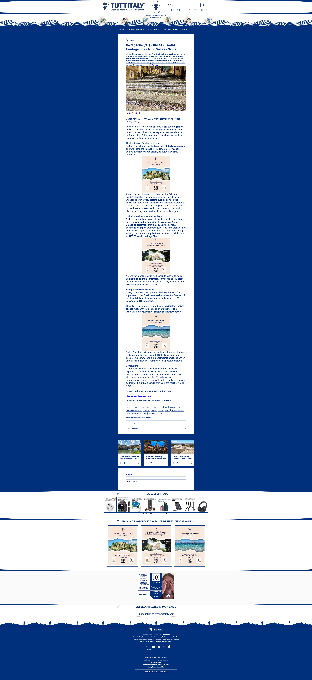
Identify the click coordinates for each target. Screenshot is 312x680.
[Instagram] (164, 647)
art (166, 407)
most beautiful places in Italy (134, 410)
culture (154, 407)
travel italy (136, 407)
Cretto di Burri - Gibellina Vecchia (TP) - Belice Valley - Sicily (182, 457)
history (148, 407)
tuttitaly (129, 407)
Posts (163, 639)
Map (150, 639)
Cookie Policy (160, 667)
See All (192, 437)
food (179, 407)
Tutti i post (121, 29)
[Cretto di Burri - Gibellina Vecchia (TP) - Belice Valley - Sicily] (182, 447)
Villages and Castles (153, 29)
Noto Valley (152, 413)
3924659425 (165, 664)
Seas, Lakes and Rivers (171, 29)
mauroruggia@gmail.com (150, 664)
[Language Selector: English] (205, 5)
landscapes (172, 407)
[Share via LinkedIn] (134, 423)
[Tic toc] (169, 647)
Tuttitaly (139, 637)
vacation (154, 410)
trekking (167, 410)
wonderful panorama (177, 410)
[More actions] (185, 40)
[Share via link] (138, 423)
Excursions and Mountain (136, 29)
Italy (143, 407)
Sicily (145, 413)
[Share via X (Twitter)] (130, 423)
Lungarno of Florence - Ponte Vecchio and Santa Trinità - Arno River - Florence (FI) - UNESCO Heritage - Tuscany (129, 457)
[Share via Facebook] (126, 423)
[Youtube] (153, 647)
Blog (146, 641)
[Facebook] (158, 647)
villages (161, 410)
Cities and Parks (146, 417)
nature (160, 407)
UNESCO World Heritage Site (134, 413)
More (183, 29)
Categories (174, 639)
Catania (160, 413)
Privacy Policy (152, 667)
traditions (146, 410)
